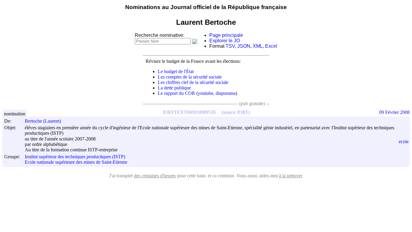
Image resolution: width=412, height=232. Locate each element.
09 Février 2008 (394, 112)
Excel (271, 46)
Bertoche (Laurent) (43, 121)
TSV (230, 46)
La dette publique (174, 87)
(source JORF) (236, 112)
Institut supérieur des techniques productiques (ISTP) (75, 156)
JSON (243, 46)
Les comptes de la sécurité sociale (190, 76)
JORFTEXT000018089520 (189, 112)
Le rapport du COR (176, 93)
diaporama (226, 93)
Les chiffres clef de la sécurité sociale (193, 82)
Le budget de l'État (176, 71)
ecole (404, 141)
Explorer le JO (224, 40)
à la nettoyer (290, 175)
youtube (205, 93)
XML (258, 46)
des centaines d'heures (155, 175)
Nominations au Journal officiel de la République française (206, 7)
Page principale (226, 35)
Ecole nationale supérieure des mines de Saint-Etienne (76, 162)
